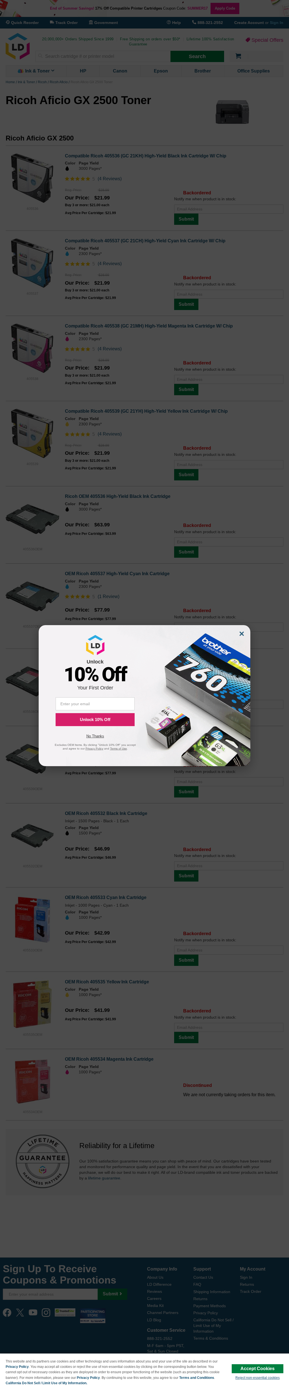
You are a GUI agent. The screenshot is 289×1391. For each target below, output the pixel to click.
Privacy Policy (17, 1367)
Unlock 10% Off (95, 719)
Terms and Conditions (196, 1378)
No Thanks (95, 736)
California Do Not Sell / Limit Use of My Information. (46, 1383)
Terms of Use (118, 748)
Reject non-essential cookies (257, 1378)
